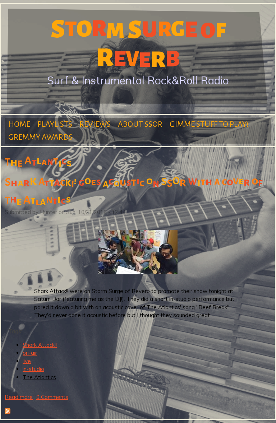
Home (19, 124)
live (27, 361)
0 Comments (52, 397)
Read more (19, 397)
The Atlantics (39, 377)
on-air (30, 352)
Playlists (54, 124)
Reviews (95, 124)
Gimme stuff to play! (209, 124)
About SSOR (140, 124)
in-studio (33, 369)
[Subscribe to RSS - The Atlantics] (7, 412)
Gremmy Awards (40, 137)
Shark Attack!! (40, 344)
